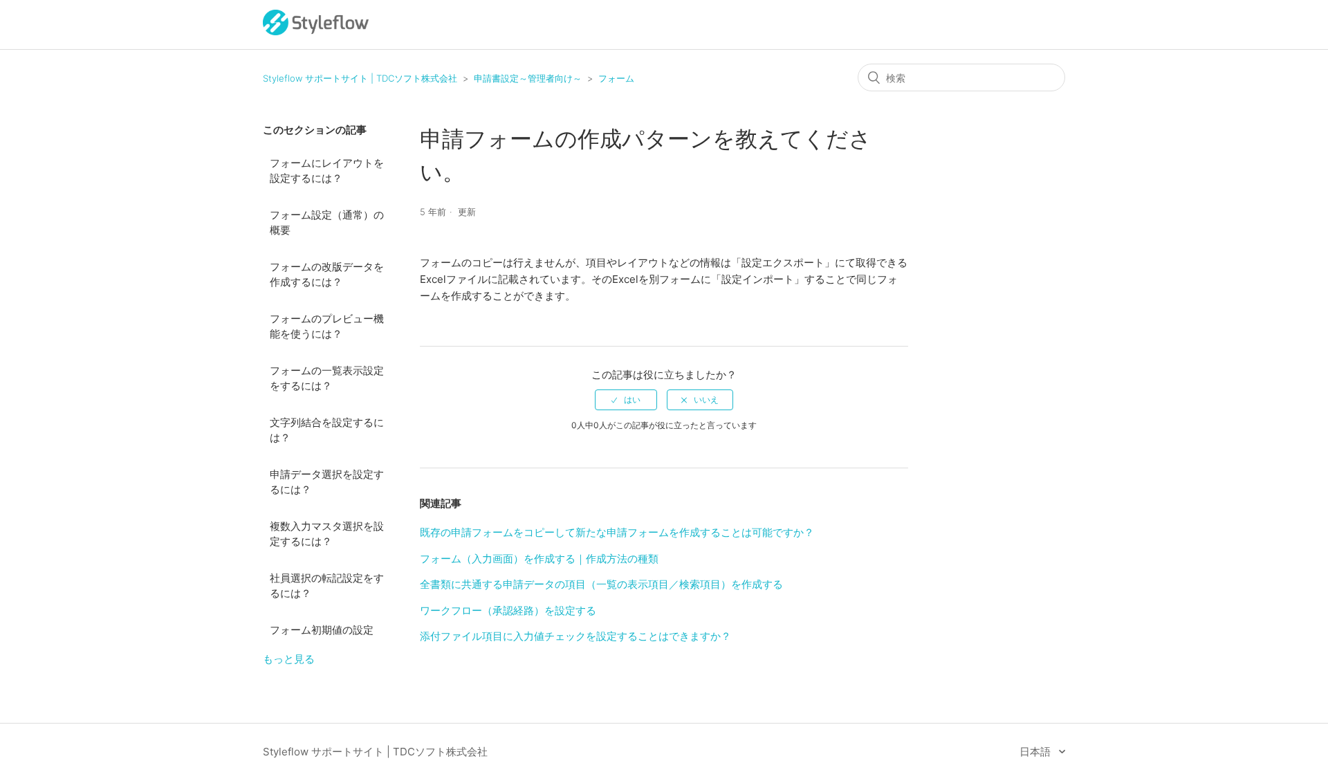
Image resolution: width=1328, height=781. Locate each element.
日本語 (1036, 751)
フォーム (616, 78)
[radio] (626, 399)
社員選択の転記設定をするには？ (327, 585)
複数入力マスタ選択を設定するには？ (327, 534)
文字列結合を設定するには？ (327, 430)
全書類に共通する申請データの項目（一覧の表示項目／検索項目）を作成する (601, 584)
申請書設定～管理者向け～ (528, 78)
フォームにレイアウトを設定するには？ (327, 170)
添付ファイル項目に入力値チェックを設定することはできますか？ (575, 636)
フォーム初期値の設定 (322, 629)
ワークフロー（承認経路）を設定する (508, 610)
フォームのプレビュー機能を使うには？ (327, 326)
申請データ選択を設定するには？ (327, 482)
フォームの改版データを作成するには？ (327, 274)
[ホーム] (316, 31)
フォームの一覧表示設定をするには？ (327, 378)
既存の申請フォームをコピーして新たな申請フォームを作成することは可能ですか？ (617, 532)
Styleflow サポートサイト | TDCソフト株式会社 (360, 78)
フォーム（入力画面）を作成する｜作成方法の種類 (539, 558)
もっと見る (289, 658)
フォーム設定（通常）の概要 (327, 222)
